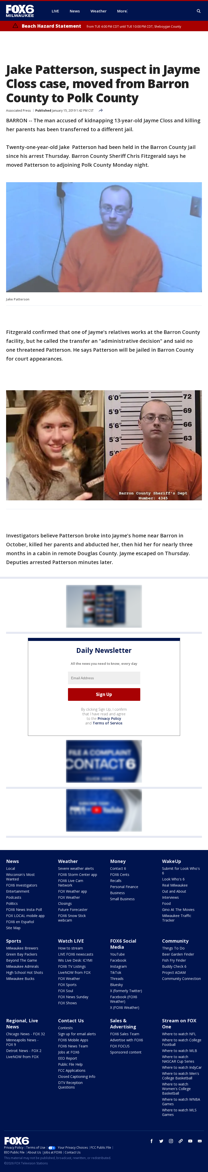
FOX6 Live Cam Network (70, 883)
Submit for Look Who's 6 (181, 870)
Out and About (174, 891)
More (122, 10)
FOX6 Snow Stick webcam (72, 918)
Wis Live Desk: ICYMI (75, 960)
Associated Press (18, 110)
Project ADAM (174, 972)
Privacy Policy (109, 718)
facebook (152, 1141)
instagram (171, 1141)
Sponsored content (126, 1052)
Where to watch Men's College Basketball (180, 1075)
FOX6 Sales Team (124, 1033)
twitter (161, 1141)
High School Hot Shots (24, 972)
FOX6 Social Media (123, 944)
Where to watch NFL (179, 1033)
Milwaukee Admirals (22, 966)
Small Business (122, 898)
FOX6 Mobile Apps (73, 1040)
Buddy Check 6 (174, 966)
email (200, 1141)
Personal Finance (124, 886)
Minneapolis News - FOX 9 (22, 1042)
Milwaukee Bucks (20, 978)
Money (118, 861)
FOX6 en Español (20, 921)
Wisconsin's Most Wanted (20, 876)
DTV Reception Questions (70, 1085)
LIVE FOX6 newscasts (75, 954)
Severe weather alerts (76, 868)
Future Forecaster (73, 909)
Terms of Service (107, 723)
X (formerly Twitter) (126, 990)
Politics (12, 903)
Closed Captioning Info (76, 1076)
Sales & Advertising (123, 1023)
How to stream (70, 948)
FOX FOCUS (120, 1046)
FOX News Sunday (73, 996)
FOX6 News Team (73, 1046)
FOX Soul (65, 990)
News (12, 861)
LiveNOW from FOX (74, 972)
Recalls (116, 880)
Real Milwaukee (175, 885)
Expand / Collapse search (199, 11)
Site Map (13, 927)
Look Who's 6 (173, 879)
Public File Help (70, 1064)
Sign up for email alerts (77, 1033)
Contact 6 (118, 868)
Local (10, 868)
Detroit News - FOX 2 (23, 1050)
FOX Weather (69, 897)
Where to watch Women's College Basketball (176, 1089)
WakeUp (171, 861)
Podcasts (13, 897)
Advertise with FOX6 (126, 1040)
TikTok (115, 972)
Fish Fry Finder (174, 960)
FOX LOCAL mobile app (25, 915)
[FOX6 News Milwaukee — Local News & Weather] (23, 11)
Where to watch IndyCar (182, 1067)
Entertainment (17, 891)
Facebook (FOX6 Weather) (123, 999)
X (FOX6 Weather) (124, 1007)
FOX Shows (67, 1002)
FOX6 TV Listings (72, 966)
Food (166, 903)
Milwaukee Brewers (22, 948)
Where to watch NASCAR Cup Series (178, 1059)
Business (117, 892)
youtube (190, 1141)
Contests (65, 1027)
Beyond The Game (21, 960)
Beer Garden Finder (178, 954)
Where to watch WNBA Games (181, 1101)
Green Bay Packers (21, 954)
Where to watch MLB (179, 1050)
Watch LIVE (71, 941)
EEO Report (67, 1058)
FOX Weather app (72, 891)
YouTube (117, 954)
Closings (65, 903)
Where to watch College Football (181, 1042)
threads (181, 1141)
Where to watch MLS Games (179, 1112)
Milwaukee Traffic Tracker (176, 918)
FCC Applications (71, 1070)
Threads (117, 978)
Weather (68, 861)
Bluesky (116, 984)
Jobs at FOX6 (68, 1052)
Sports (13, 941)
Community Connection (181, 978)
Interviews (170, 897)
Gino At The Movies (178, 909)
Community (175, 941)
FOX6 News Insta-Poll (24, 909)
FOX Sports (67, 984)
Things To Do (173, 948)
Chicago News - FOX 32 (25, 1033)
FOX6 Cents (119, 874)
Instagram (118, 966)
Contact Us (71, 1020)
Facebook (118, 960)
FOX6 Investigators (21, 885)
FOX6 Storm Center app (77, 874)
